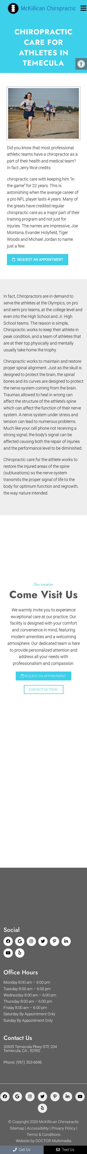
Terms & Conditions (44, 1135)
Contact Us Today (43, 689)
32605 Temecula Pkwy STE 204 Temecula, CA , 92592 (30, 1049)
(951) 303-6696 (29, 1062)
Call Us (24, 1149)
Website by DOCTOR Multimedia (43, 1141)
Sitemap (17, 1128)
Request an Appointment (39, 259)
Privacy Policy (63, 1128)
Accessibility (38, 1128)
